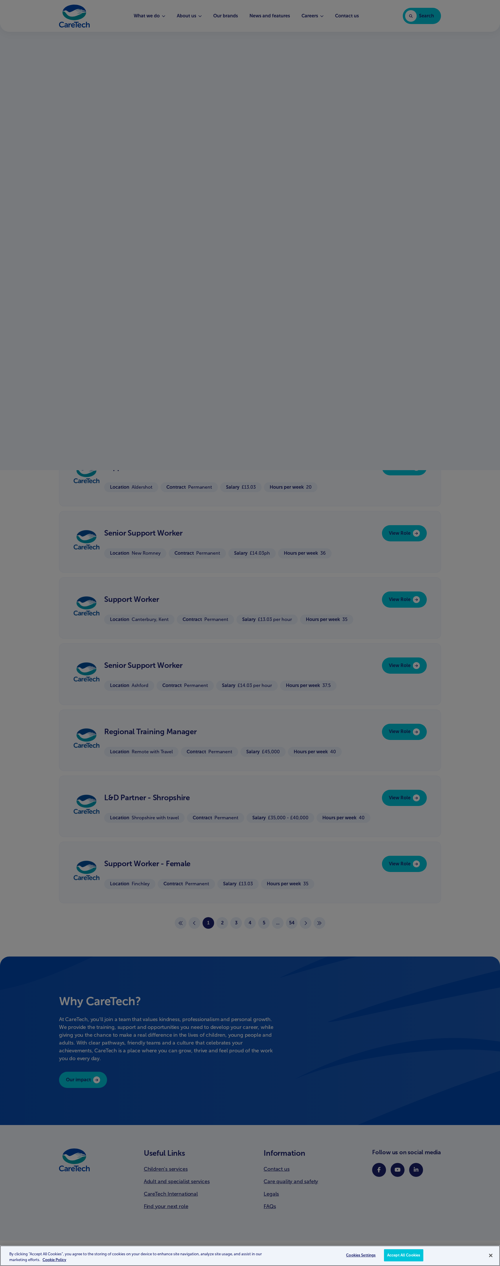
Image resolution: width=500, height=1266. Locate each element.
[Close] (490, 1255)
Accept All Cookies (403, 1255)
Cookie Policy (54, 1260)
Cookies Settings (361, 1255)
